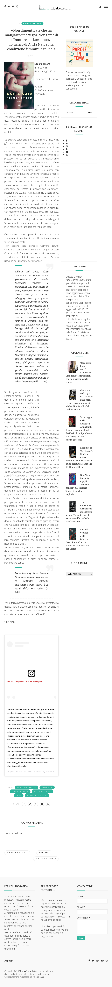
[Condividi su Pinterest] (42, 804)
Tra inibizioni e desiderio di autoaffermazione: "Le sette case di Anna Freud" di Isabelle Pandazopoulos (79, 512)
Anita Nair (47, 787)
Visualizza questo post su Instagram (25, 681)
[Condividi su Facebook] (24, 804)
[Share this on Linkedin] (48, 804)
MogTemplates (29, 971)
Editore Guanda (20, 791)
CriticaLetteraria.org (36, 771)
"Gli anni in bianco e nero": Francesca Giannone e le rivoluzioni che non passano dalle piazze (78, 373)
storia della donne (37, 795)
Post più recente (18, 853)
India (18, 795)
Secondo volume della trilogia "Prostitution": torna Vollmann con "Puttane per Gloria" (77, 539)
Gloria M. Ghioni (42, 791)
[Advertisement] (79, 210)
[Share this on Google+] (36, 804)
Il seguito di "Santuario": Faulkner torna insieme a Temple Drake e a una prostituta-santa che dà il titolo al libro (79, 457)
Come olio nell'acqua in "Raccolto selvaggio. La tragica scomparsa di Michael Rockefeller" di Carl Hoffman (79, 400)
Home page (44, 853)
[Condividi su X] (30, 804)
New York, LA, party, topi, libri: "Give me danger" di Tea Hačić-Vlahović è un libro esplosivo (78, 485)
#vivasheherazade (32, 24)
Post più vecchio (45, 859)
